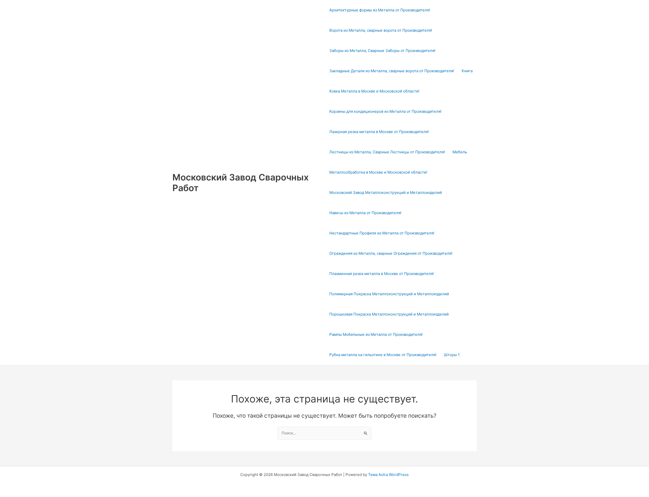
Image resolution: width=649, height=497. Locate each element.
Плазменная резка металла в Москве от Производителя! (381, 273)
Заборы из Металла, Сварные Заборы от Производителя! (382, 50)
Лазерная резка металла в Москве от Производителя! (379, 131)
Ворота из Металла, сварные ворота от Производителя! (380, 30)
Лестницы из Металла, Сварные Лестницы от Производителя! (387, 152)
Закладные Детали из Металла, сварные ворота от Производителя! (391, 70)
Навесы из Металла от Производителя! (365, 212)
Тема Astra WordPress (388, 474)
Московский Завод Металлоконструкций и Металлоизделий (385, 192)
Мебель (460, 152)
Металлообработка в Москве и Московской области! (378, 172)
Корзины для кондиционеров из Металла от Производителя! (385, 111)
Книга (467, 70)
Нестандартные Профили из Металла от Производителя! (381, 233)
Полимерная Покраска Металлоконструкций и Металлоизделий (389, 293)
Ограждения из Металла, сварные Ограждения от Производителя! (390, 253)
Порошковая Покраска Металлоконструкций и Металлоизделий (389, 314)
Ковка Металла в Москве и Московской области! (374, 91)
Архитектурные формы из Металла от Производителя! (379, 10)
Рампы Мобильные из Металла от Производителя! (376, 334)
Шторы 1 (452, 354)
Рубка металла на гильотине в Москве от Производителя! (382, 354)
